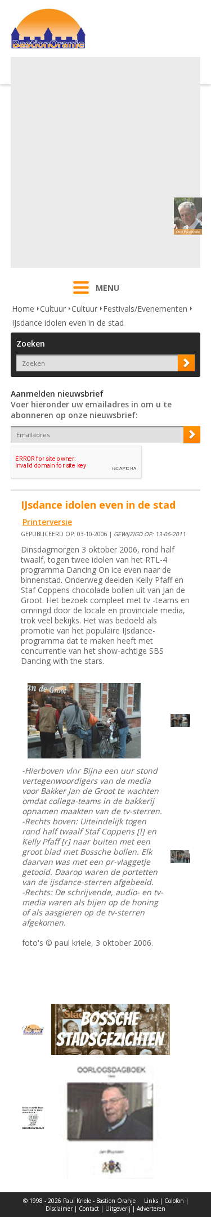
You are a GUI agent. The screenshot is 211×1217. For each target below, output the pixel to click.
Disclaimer (59, 1208)
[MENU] (81, 294)
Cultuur (53, 308)
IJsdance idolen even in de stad (68, 322)
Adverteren (151, 1208)
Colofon (174, 1201)
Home (23, 308)
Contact (89, 1208)
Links (151, 1201)
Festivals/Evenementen (145, 308)
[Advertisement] (105, 162)
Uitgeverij (118, 1208)
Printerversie (47, 522)
